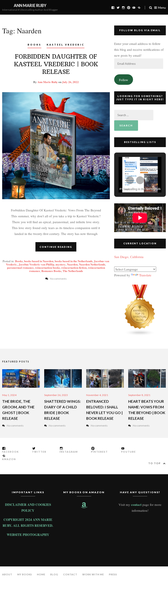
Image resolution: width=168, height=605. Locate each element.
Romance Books (51, 271)
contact (136, 504)
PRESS (113, 574)
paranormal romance (20, 267)
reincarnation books (47, 267)
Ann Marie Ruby (30, 5)
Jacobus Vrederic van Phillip (36, 264)
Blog (54, 574)
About (7, 574)
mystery (61, 264)
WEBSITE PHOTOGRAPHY (28, 534)
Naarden (72, 264)
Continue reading (56, 246)
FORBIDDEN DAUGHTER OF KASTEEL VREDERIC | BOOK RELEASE (56, 64)
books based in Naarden (38, 261)
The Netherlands (73, 271)
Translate (145, 275)
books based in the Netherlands (74, 261)
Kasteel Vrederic (65, 44)
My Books (24, 574)
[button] (130, 180)
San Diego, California (129, 257)
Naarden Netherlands (92, 264)
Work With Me (93, 574)
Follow (123, 80)
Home (41, 574)
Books (34, 44)
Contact (70, 574)
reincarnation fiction (74, 267)
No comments (15, 425)
